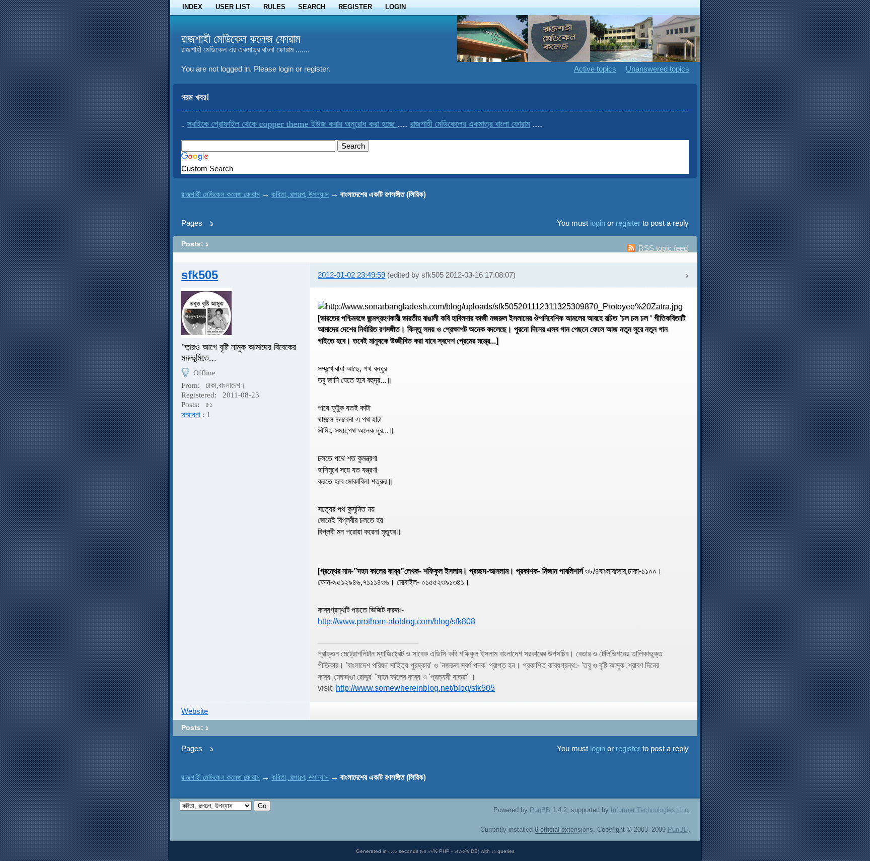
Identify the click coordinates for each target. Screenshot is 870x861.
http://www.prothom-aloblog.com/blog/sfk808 (396, 621)
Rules (274, 7)
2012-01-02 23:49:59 (351, 275)
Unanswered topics (657, 68)
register (628, 223)
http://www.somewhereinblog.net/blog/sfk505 (415, 687)
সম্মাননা (190, 415)
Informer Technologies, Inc (649, 810)
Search (311, 7)
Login (395, 7)
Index (192, 7)
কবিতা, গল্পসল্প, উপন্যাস (300, 194)
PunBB (540, 810)
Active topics (595, 68)
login (597, 223)
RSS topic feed (663, 248)
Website (194, 711)
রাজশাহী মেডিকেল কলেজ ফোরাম (241, 38)
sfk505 (199, 275)
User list (232, 7)
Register (355, 7)
